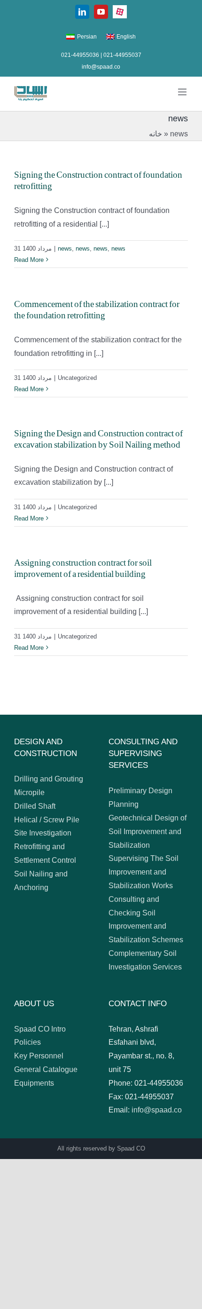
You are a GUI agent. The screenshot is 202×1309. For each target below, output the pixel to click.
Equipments (34, 1083)
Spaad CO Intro (40, 1029)
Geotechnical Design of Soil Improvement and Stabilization (147, 831)
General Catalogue (46, 1069)
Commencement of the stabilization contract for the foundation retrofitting (96, 309)
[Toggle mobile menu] (183, 92)
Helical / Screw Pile (46, 820)
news (65, 248)
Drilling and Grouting (48, 779)
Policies (27, 1042)
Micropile (29, 792)
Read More (29, 259)
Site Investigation (42, 833)
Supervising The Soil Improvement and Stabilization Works (144, 872)
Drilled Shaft (34, 806)
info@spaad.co (101, 66)
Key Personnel (38, 1056)
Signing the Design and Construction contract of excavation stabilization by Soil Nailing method (98, 439)
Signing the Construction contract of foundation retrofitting (98, 180)
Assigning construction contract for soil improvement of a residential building (83, 568)
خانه (155, 134)
